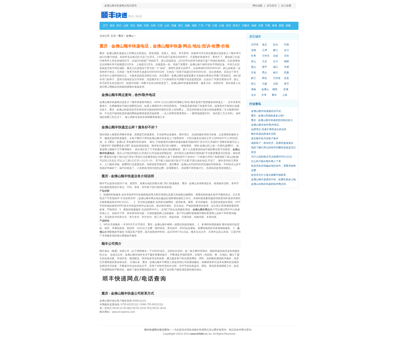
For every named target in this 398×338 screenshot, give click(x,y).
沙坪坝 (254, 44)
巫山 (253, 61)
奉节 (286, 83)
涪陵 (253, 50)
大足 (264, 61)
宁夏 (267, 25)
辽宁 (105, 25)
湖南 (194, 25)
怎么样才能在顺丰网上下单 (266, 161)
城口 (275, 66)
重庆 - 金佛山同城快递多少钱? (267, 115)
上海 (284, 94)
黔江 (253, 78)
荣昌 (264, 78)
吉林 (153, 25)
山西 (125, 25)
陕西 (139, 25)
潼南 (253, 89)
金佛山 (129, 35)
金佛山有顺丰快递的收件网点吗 (268, 184)
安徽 (173, 25)
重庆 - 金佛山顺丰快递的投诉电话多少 (272, 120)
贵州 (228, 25)
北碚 (275, 55)
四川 (118, 25)
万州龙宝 (276, 78)
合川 (275, 61)
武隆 (286, 72)
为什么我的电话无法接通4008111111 (271, 156)
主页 (113, 35)
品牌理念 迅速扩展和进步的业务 (268, 129)
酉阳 (274, 89)
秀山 (264, 72)
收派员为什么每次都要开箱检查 (268, 174)
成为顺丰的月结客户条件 (264, 138)
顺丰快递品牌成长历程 (263, 133)
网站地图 (257, 5)
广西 (207, 25)
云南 (221, 25)
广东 (201, 25)
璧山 (253, 66)
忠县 (286, 78)
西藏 (288, 25)
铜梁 (286, 61)
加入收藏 (286, 5)
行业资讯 (255, 103)
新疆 (281, 25)
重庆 (120, 35)
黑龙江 (236, 25)
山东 (166, 25)
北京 (253, 94)
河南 (146, 25)
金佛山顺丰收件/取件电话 (265, 124)
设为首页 (272, 5)
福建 (187, 25)
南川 (275, 72)
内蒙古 (246, 25)
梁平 (264, 66)
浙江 (180, 25)
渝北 (264, 44)
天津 (263, 94)
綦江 (275, 50)
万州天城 (265, 56)
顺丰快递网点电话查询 (156, 329)
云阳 (275, 83)
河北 (132, 25)
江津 (264, 50)
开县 (253, 72)
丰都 (286, 66)
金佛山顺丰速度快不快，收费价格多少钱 (273, 179)
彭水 (275, 44)
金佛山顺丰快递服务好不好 (266, 111)
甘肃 (260, 25)
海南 (253, 25)
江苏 (160, 25)
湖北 (112, 25)
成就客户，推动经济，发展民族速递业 (272, 143)
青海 (274, 25)
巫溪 (285, 89)
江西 (214, 25)
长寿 (253, 55)
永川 (286, 50)
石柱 (286, 55)
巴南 (286, 44)
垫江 (253, 83)
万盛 (264, 83)
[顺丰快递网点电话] (122, 14)
